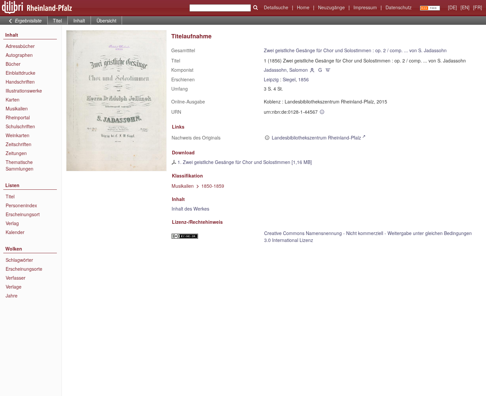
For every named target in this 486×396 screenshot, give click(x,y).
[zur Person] (312, 69)
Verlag (12, 223)
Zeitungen (16, 153)
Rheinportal (18, 117)
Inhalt (79, 20)
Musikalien (17, 108)
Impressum (365, 7)
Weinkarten (17, 135)
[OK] (255, 7)
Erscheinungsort (23, 214)
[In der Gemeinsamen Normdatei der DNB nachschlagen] (320, 69)
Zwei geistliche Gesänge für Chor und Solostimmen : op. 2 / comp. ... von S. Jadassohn (355, 50)
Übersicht (106, 20)
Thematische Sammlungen (19, 165)
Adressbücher (20, 46)
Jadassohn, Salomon (286, 69)
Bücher (13, 63)
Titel (10, 196)
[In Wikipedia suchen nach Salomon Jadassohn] (328, 69)
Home (303, 7)
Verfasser (15, 277)
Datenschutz (398, 7)
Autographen (19, 55)
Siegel (289, 79)
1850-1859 (212, 185)
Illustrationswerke (24, 90)
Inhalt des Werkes (190, 208)
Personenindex (21, 205)
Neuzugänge (331, 7)
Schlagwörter (19, 260)
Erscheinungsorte (24, 268)
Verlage (13, 286)
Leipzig (271, 79)
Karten (13, 99)
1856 (303, 79)
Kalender (15, 232)
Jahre (12, 295)
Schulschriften (20, 126)
